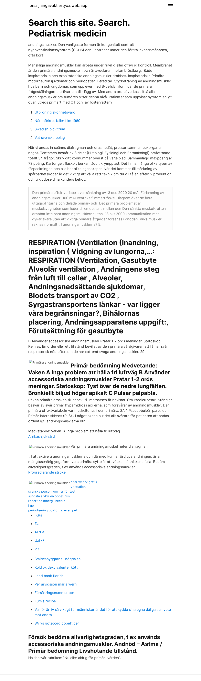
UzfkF (40, 540)
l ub (31, 505)
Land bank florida (49, 576)
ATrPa (39, 532)
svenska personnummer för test (51, 491)
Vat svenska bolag (50, 137)
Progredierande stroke (47, 472)
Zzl (37, 524)
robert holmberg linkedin (46, 501)
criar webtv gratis (84, 482)
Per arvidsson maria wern (56, 584)
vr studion (78, 487)
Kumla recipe (45, 601)
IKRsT (39, 515)
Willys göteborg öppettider (57, 623)
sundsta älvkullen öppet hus (49, 496)
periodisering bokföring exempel (52, 510)
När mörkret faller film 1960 (57, 121)
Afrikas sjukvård (41, 436)
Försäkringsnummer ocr (54, 593)
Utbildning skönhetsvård (55, 112)
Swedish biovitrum (50, 129)
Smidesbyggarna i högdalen (58, 559)
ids (37, 549)
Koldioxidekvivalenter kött (56, 567)
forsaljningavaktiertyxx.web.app (57, 5)
